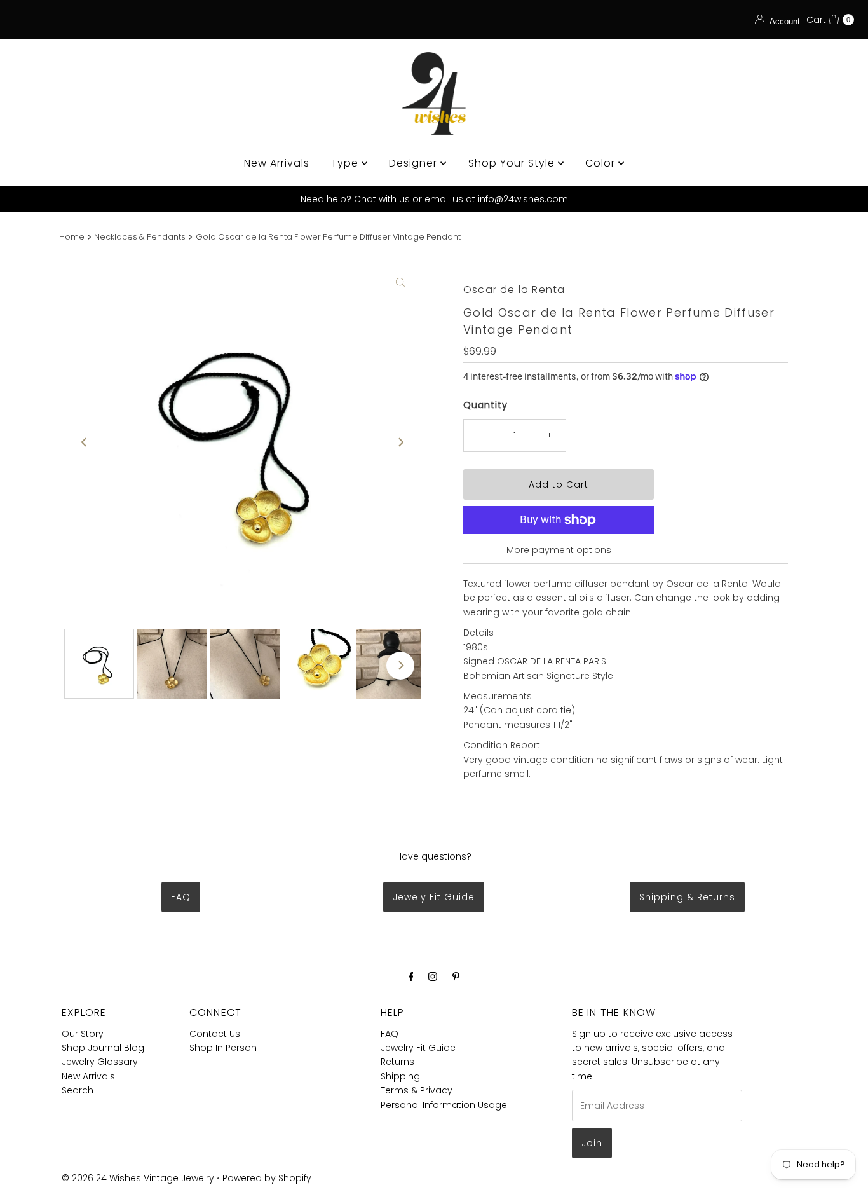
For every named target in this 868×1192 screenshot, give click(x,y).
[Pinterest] (455, 976)
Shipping (400, 1076)
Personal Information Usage (444, 1105)
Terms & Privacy (416, 1090)
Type (346, 163)
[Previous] (84, 442)
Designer (414, 163)
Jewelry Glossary (100, 1061)
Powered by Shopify (266, 1178)
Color (601, 163)
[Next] (400, 442)
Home (72, 236)
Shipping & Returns (687, 897)
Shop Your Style (513, 163)
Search (77, 1090)
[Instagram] (432, 976)
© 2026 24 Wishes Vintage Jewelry (139, 1178)
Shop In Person (223, 1047)
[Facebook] (411, 976)
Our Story (83, 1033)
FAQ (181, 897)
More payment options (558, 550)
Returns (397, 1061)
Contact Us (214, 1033)
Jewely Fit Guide (434, 897)
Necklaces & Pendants (140, 236)
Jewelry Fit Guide (418, 1047)
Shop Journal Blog (103, 1047)
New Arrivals (276, 163)
